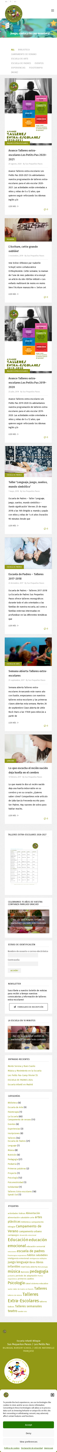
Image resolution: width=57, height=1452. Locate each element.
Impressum (48, 1448)
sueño (10, 1289)
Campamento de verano (23, 54)
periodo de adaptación (26, 1275)
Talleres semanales (28, 1306)
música (14, 1271)
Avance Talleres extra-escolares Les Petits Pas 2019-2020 (28, 383)
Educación (18, 1239)
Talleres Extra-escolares (17, 143)
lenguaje (22, 1262)
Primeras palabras (17, 1168)
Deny (28, 1433)
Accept (28, 1425)
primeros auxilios (26, 1278)
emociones (12, 1252)
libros (32, 1262)
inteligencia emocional (18, 1258)
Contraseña (13, 960)
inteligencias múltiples (38, 1259)
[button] (52, 1394)
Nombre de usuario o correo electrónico (28, 951)
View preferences (28, 1441)
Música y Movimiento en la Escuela (24, 1070)
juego (12, 1262)
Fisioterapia (36, 67)
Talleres (12, 1138)
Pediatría (10, 239)
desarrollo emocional (28, 1235)
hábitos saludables (37, 1255)
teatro (12, 1311)
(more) (14, 72)
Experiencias (18, 67)
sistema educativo (39, 1283)
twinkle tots (22, 1311)
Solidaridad (13, 1187)
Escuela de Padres (21, 63)
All (12, 49)
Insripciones (14, 1133)
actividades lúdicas (16, 1213)
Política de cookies (12, 1448)
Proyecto (12, 1173)
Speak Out (13, 1194)
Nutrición (12, 1155)
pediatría (11, 1276)
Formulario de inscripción (30, 1007)
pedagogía (39, 1271)
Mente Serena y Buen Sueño (21, 1066)
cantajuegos (13, 1235)
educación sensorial (35, 1246)
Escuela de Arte (19, 58)
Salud (28, 1283)
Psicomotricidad (15, 1182)
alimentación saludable (19, 1217)
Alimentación (33, 1213)
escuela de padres (31, 1251)
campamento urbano (30, 1231)
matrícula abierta (29, 1266)
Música (11, 1150)
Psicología (13, 1178)
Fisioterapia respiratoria (17, 1255)
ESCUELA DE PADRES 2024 (20, 1080)
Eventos (39, 63)
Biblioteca (24, 49)
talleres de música (15, 1295)
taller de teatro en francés (23, 1289)
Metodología (43, 1267)
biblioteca (26, 1222)
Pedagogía (13, 1159)
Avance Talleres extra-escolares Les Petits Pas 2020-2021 (28, 155)
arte (32, 1217)
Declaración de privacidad (32, 1448)
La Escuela (13, 1116)
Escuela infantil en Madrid (20, 1084)
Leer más (13, 206)
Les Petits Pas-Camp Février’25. (23, 1075)
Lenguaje (10, 761)
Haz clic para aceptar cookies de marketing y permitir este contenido (28, 921)
